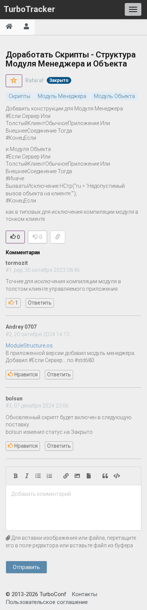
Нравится (25, 374)
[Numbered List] (49, 476)
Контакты (84, 594)
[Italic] (26, 476)
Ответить (40, 303)
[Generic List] (38, 476)
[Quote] (105, 476)
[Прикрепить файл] (88, 476)
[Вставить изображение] (77, 476)
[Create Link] (66, 476)
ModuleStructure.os (29, 346)
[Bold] (15, 476)
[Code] (117, 476)
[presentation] (73, 494)
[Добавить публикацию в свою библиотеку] (14, 80)
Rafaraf (34, 80)
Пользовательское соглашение (47, 602)
